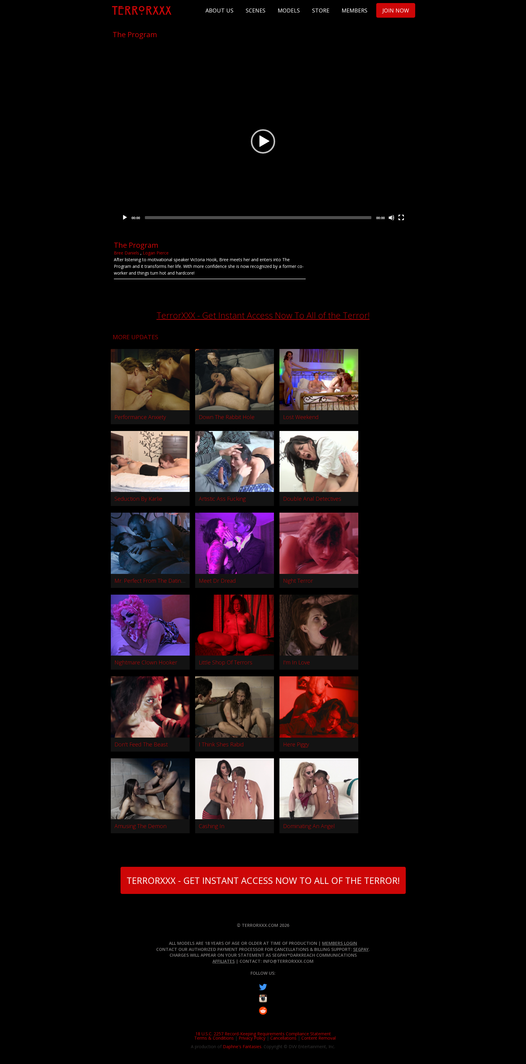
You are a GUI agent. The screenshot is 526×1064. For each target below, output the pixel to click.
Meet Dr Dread (217, 580)
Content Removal (318, 1038)
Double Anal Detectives (312, 498)
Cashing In (211, 826)
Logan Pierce (156, 253)
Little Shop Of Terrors (225, 662)
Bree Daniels (126, 253)
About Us (219, 10)
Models (289, 10)
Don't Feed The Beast (141, 744)
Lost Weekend (301, 417)
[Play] (125, 218)
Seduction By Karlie (138, 498)
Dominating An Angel (309, 826)
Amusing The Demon (140, 826)
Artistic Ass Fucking (222, 498)
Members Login (339, 943)
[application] (263, 141)
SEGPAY (361, 949)
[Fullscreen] (401, 218)
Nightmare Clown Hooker (145, 662)
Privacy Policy (252, 1038)
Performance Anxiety (140, 417)
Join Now (395, 10)
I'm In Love (296, 662)
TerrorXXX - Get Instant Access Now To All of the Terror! (263, 315)
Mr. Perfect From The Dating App (154, 580)
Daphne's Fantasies (242, 1046)
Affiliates (223, 961)
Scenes (255, 10)
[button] (263, 141)
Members (354, 10)
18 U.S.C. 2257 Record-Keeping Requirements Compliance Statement (263, 1034)
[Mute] (391, 218)
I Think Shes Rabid (221, 744)
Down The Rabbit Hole (226, 417)
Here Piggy (296, 744)
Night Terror (298, 580)
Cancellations (283, 1038)
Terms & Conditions (214, 1038)
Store (320, 10)
